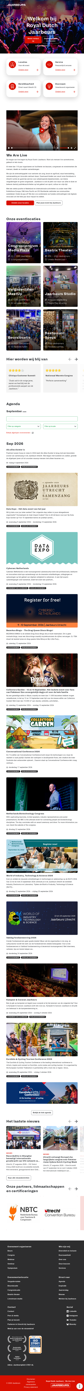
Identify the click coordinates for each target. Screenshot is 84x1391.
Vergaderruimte (14, 1281)
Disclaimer (31, 1379)
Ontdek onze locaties (20, 203)
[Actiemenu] (79, 1386)
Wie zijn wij (64, 1247)
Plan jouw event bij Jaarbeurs (48, 203)
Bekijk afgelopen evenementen (18, 433)
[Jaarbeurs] (60, 1385)
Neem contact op (33, 40)
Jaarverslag (63, 1290)
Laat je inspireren (42, 45)
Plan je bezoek (14, 1320)
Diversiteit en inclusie (68, 1251)
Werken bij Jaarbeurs (67, 1299)
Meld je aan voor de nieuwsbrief (21, 1328)
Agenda (62, 1281)
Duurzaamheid (65, 1255)
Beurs (10, 1251)
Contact (11, 1311)
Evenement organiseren (19, 1247)
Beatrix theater (14, 1294)
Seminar (11, 1264)
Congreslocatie (14, 1290)
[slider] (31, 148)
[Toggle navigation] (76, 4)
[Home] (16, 4)
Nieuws (62, 1294)
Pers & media (13, 1316)
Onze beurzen (64, 1264)
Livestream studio (15, 1299)
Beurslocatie (13, 1286)
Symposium (12, 1268)
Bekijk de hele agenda (42, 1112)
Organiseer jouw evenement (51, 40)
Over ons (62, 1259)
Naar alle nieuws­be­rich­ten (18, 1178)
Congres (11, 1255)
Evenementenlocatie (18, 1277)
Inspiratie (62, 1286)
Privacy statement (31, 1387)
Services (62, 1268)
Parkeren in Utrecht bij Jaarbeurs (21, 1324)
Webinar (11, 1259)
